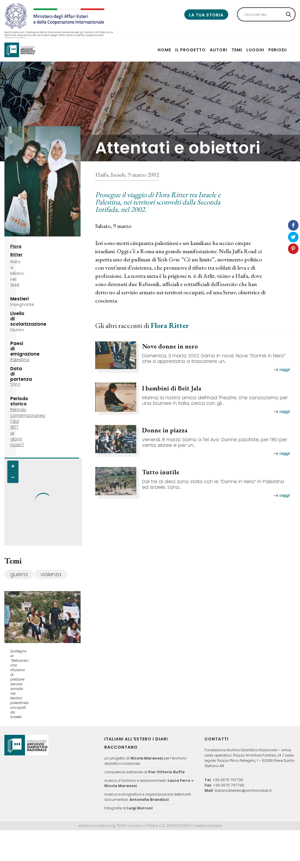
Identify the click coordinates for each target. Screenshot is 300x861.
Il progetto (190, 50)
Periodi (277, 50)
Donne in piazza (165, 430)
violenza (50, 574)
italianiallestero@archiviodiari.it (243, 790)
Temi (236, 50)
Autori (218, 50)
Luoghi (255, 50)
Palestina (19, 360)
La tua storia (206, 15)
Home (164, 50)
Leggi (284, 369)
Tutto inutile (160, 472)
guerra (19, 574)
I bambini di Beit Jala (171, 388)
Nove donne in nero (170, 346)
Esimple (214, 825)
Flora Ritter (170, 325)
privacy (137, 825)
